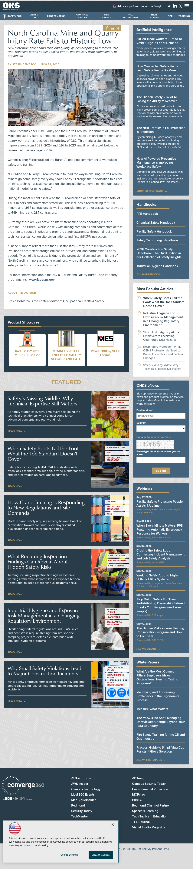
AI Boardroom (81, 778)
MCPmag (138, 795)
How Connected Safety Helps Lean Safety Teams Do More (157, 68)
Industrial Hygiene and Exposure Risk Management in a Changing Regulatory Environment (44, 615)
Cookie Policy (41, 845)
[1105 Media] (17, 799)
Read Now (15, 431)
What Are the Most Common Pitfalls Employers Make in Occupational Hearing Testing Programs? (157, 677)
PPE (170, 16)
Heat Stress (154, 16)
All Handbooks (148, 274)
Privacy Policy (164, 437)
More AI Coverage (150, 191)
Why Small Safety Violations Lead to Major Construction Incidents (44, 671)
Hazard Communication (115, 683)
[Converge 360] (23, 786)
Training (184, 16)
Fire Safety (106, 16)
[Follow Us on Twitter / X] (180, 6)
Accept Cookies (101, 855)
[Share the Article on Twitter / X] (117, 28)
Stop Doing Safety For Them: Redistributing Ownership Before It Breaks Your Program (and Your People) (160, 605)
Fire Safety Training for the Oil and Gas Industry (160, 737)
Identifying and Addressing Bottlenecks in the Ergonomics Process (157, 696)
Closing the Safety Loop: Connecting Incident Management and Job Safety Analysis (160, 554)
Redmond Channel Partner (151, 805)
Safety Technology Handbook (157, 240)
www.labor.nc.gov (42, 280)
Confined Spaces (82, 16)
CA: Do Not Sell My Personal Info (148, 849)
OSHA (110, 514)
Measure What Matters (152, 709)
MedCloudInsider (83, 800)
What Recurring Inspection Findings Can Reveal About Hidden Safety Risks (38, 561)
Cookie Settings (69, 854)
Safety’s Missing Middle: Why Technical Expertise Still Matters (42, 401)
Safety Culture (116, 397)
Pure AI (137, 800)
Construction (56, 16)
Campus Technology (85, 789)
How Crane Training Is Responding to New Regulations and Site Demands (46, 507)
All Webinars (146, 648)
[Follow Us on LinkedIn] (175, 6)
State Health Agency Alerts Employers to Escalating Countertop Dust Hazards (161, 336)
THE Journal (141, 822)
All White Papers (149, 760)
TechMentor (79, 816)
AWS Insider (79, 784)
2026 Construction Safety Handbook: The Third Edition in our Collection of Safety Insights (159, 253)
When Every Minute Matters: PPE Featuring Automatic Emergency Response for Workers (159, 529)
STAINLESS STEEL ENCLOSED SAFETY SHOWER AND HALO (66, 355)
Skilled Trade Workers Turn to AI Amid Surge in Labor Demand (159, 41)
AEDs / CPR (34, 16)
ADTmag (138, 778)
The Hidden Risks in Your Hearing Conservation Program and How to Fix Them (160, 632)
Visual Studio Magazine (148, 827)
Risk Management (118, 408)
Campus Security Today (149, 784)
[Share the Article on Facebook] (106, 28)
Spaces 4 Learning (145, 811)
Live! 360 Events (83, 795)
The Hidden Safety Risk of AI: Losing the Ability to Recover (156, 99)
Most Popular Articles (155, 289)
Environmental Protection (150, 789)
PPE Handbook (147, 214)
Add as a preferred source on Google (139, 6)
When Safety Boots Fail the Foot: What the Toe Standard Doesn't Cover (44, 453)
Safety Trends (116, 402)
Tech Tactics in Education (150, 816)
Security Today (81, 811)
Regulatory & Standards (114, 459)
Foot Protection (116, 447)
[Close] (113, 824)
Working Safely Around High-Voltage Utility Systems (157, 577)
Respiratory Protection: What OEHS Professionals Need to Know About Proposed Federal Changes (163, 352)
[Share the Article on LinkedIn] (112, 28)
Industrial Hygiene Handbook (157, 266)
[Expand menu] (187, 6)
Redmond (78, 805)
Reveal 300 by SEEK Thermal (105, 353)
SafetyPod (15, 16)
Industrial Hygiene (113, 610)
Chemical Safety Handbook (155, 223)
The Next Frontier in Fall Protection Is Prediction (160, 130)
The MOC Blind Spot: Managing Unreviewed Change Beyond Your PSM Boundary (160, 722)
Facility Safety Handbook (154, 231)
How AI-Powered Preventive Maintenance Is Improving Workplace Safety (156, 163)
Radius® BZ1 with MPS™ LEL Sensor (27, 353)
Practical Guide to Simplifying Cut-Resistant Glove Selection (160, 749)
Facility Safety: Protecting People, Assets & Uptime (159, 504)
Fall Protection (130, 16)
